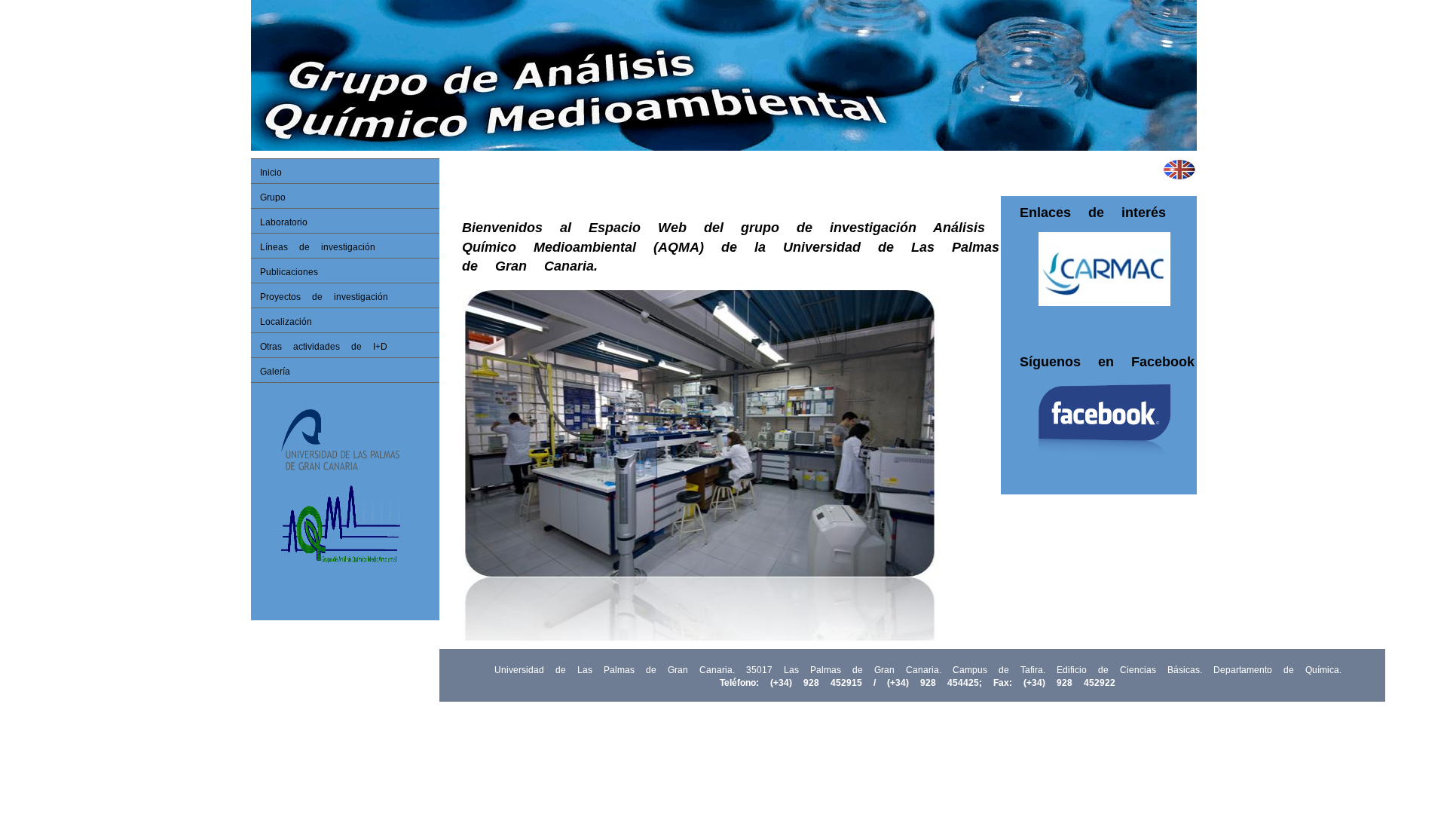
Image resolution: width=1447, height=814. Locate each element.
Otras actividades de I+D (323, 346)
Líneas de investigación (317, 247)
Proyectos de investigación (324, 297)
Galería (275, 371)
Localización (286, 322)
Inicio (271, 172)
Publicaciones (289, 272)
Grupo (273, 197)
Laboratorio (283, 222)
